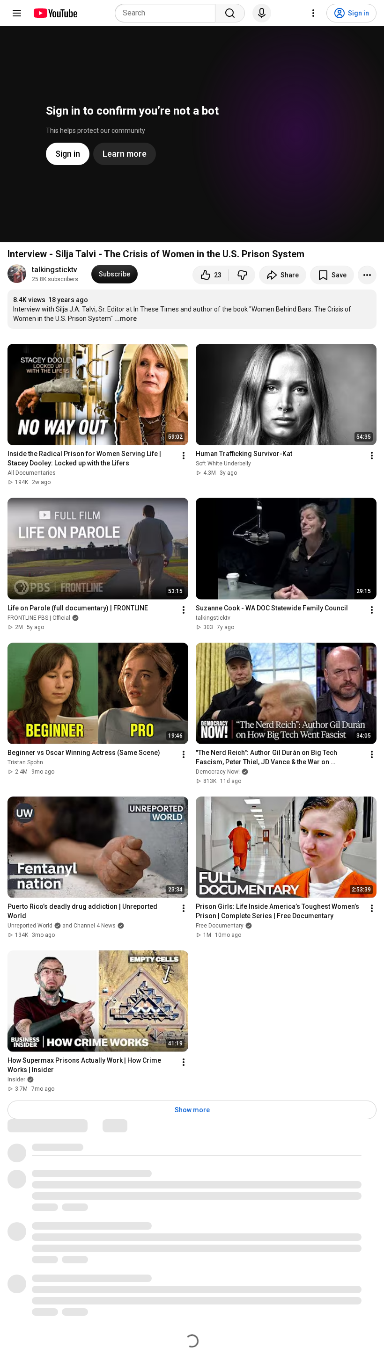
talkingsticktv (54, 269)
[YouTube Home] (55, 13)
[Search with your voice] (261, 13)
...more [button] (125, 318)
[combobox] (168, 13)
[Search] (230, 13)
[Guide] (16, 13)
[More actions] (367, 275)
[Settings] (313, 13)
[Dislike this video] (242, 275)
